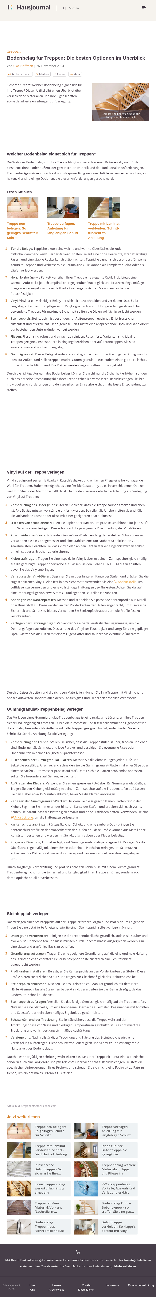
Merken (44, 74)
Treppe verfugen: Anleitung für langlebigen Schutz (63, 228)
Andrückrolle (127, 582)
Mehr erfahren (125, 1266)
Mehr (76, 74)
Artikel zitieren (21, 74)
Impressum (112, 1285)
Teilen (61, 74)
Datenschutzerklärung (141, 1285)
